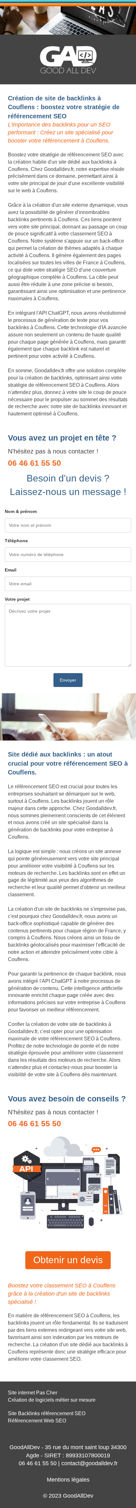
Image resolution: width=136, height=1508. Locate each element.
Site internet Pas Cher (32, 1392)
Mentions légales (68, 1480)
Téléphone (16, 540)
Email (10, 569)
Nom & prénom (21, 511)
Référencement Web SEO (37, 1420)
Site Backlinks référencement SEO (46, 1413)
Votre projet (17, 599)
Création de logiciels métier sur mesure (52, 1400)
